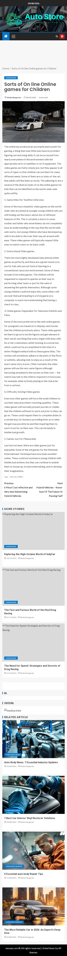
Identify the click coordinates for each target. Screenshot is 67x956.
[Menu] (13, 36)
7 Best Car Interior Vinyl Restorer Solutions (29, 818)
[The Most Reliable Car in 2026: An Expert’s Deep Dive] (33, 906)
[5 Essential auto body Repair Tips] (33, 851)
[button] (13, 36)
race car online (16, 476)
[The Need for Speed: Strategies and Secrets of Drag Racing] (33, 642)
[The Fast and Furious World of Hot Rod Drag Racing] (33, 587)
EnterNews (49, 948)
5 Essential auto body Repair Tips (23, 873)
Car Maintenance (14, 866)
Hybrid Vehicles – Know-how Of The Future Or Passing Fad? (49, 489)
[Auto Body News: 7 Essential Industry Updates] (33, 739)
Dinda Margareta (14, 97)
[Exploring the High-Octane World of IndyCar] (33, 531)
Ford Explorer (13, 755)
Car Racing (11, 78)
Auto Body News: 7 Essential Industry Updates (31, 762)
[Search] (57, 36)
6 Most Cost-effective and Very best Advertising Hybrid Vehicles (18, 489)
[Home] (6, 36)
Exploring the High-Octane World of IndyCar (29, 554)
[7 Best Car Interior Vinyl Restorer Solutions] (33, 795)
